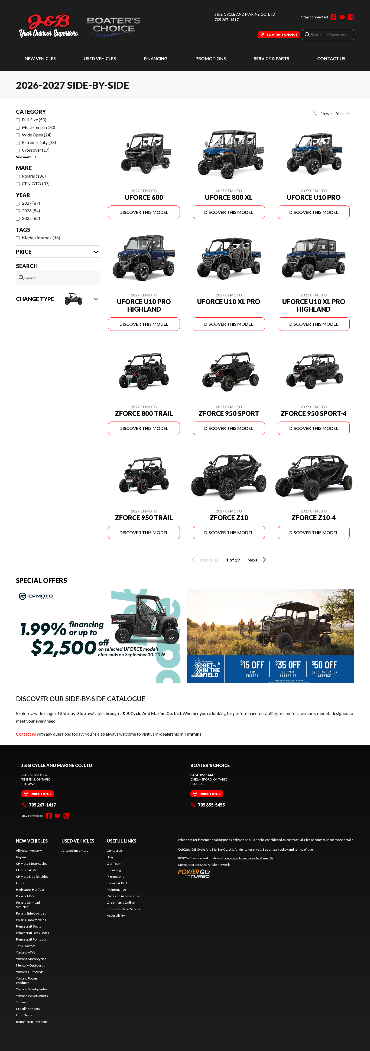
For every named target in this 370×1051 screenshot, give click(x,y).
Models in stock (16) (41, 237)
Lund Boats (24, 1015)
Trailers (21, 1002)
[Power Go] (226, 873)
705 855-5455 (211, 804)
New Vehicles (40, 58)
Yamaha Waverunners (32, 996)
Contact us (26, 733)
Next (253, 559)
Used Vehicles (100, 58)
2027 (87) (31, 202)
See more (24, 157)
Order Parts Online (121, 902)
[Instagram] (351, 17)
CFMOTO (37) (36, 183)
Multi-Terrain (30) (38, 127)
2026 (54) (31, 210)
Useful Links (121, 840)
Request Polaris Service (124, 909)
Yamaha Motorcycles (31, 959)
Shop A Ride (208, 865)
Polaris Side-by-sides (31, 913)
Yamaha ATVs (25, 952)
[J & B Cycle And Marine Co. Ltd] (83, 26)
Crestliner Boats (28, 1009)
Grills (20, 883)
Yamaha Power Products (26, 980)
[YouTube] (342, 17)
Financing (155, 58)
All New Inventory (29, 850)
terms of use (303, 849)
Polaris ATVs (25, 896)
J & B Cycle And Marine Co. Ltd (245, 14)
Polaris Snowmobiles (31, 920)
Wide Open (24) (36, 134)
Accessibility (116, 915)
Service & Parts (271, 58)
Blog (110, 857)
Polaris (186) (34, 175)
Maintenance (116, 889)
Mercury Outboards (30, 965)
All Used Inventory (74, 850)
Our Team (114, 863)
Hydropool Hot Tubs (30, 889)
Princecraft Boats (28, 926)
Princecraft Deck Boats (32, 933)
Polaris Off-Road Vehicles (28, 904)
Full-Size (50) (34, 119)
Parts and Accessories (123, 896)
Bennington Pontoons (32, 1022)
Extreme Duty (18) (39, 142)
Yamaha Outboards (30, 972)
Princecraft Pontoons (31, 939)
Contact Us (331, 58)
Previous (209, 559)
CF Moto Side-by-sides (32, 876)
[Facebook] (333, 17)
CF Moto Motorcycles (31, 863)
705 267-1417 (227, 19)
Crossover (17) (36, 149)
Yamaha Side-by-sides (31, 989)
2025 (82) (31, 218)
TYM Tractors (25, 946)
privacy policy (278, 849)
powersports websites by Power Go (248, 858)
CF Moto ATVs (26, 870)
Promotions (211, 58)
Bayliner (22, 857)
